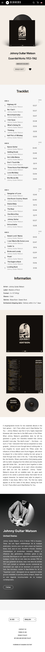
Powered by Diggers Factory (22, 644)
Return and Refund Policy (22, 638)
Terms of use (22, 632)
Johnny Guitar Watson (22, 53)
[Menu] (2, 2)
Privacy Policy (22, 635)
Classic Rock (22, 300)
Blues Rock (14, 300)
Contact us (22, 629)
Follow (8, 587)
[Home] (13, 3)
